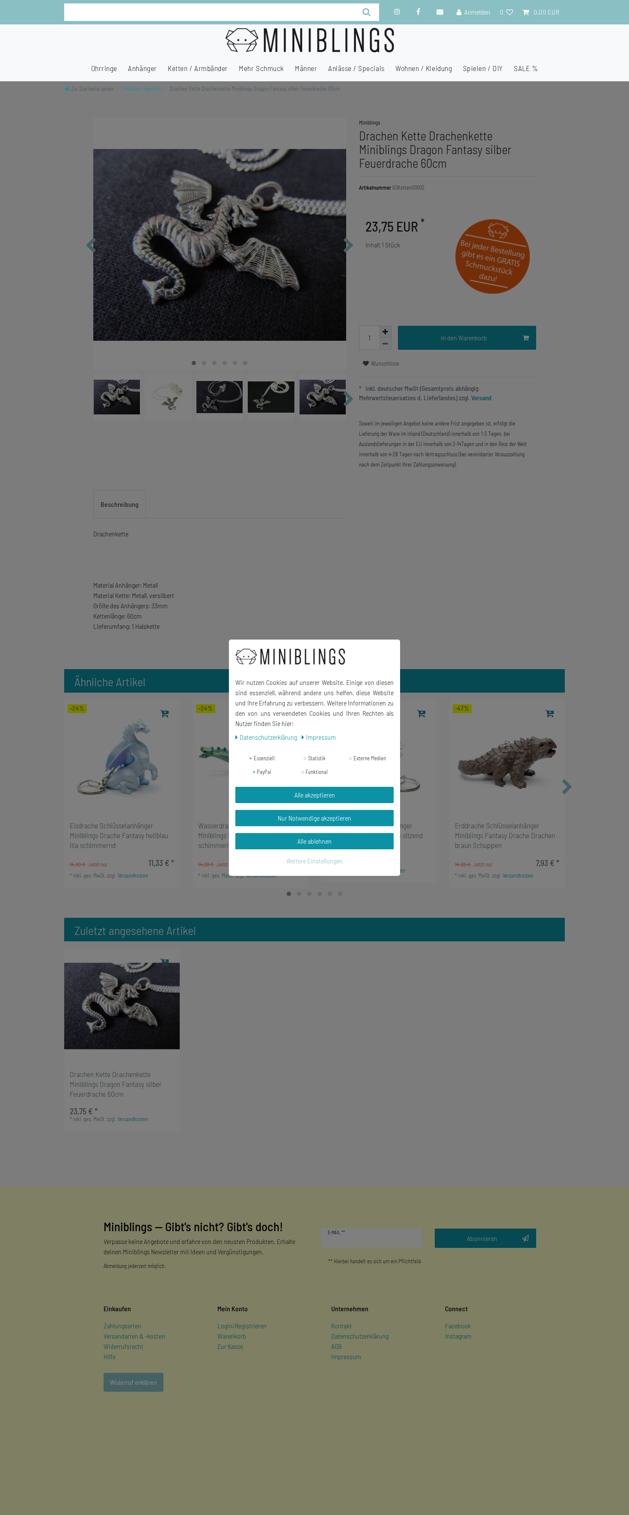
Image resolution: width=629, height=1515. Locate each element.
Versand (481, 398)
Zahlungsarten (122, 1326)
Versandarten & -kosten (134, 1336)
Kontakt (341, 1326)
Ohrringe (104, 68)
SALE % (526, 68)
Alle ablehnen (314, 841)
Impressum (346, 1356)
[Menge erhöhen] (386, 332)
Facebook (458, 1326)
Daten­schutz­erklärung (269, 737)
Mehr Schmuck (261, 68)
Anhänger (142, 68)
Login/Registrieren (242, 1326)
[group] (122, 757)
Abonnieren (482, 1238)
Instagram (458, 1336)
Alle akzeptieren (314, 795)
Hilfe (110, 1356)
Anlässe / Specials (356, 68)
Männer (306, 68)
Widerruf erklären (133, 1382)
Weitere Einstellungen (314, 861)
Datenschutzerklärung (360, 1336)
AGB (336, 1346)
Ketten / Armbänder (198, 68)
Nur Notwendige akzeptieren (314, 818)
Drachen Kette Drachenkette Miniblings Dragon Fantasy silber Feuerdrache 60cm (116, 1083)
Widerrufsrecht (123, 1346)
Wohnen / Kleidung (423, 68)
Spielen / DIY (483, 68)
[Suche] (367, 12)
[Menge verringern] (386, 344)
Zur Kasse (230, 1346)
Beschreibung (120, 504)
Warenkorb (231, 1336)
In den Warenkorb (464, 337)
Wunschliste (384, 363)
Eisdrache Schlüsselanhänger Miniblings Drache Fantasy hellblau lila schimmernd (119, 835)
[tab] (119, 504)
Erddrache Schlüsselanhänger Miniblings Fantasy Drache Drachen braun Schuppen (505, 835)
